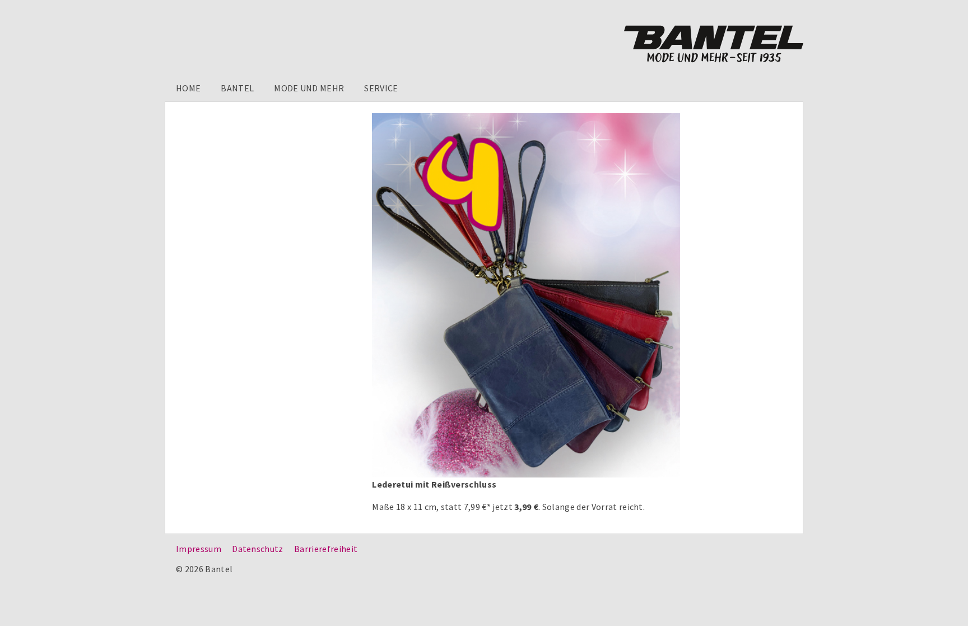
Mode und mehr (309, 88)
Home (188, 88)
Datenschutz (257, 548)
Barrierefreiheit (325, 548)
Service (381, 88)
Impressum (198, 548)
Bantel (237, 88)
